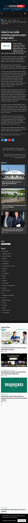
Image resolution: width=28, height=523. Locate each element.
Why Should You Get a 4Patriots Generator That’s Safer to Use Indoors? (13, 510)
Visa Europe (17, 135)
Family (4, 278)
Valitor (14, 135)
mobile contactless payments (10, 91)
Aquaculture (5, 251)
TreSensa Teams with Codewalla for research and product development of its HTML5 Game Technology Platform (14, 156)
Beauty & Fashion (6, 256)
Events (4, 275)
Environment (5, 273)
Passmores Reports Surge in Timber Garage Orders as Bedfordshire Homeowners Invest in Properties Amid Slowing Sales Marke (14, 398)
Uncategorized (6, 312)
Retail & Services (6, 300)
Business (11, 29)
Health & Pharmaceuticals (8, 285)
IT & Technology (16, 29)
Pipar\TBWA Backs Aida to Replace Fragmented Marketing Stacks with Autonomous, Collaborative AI (13, 373)
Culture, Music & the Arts (8, 266)
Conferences (5, 261)
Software (4, 305)
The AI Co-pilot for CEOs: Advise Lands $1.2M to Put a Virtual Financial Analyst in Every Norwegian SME (13, 230)
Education (4, 268)
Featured (4, 280)
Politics (4, 297)
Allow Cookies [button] (21, 520)
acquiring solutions (17, 51)
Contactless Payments (14, 133)
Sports (4, 307)
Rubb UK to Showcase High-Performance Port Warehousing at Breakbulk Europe (11, 182)
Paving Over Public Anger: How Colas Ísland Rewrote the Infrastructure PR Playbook (14, 206)
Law (3, 293)
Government (5, 283)
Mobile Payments (8, 135)
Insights (4, 288)
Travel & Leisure (6, 310)
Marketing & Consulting (8, 295)
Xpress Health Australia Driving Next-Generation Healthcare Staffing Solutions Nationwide (14, 349)
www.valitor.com (17, 130)
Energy (4, 270)
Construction (5, 263)
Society (4, 302)
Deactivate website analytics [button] (9, 520)
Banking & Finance (4, 29)
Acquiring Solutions (6, 133)
